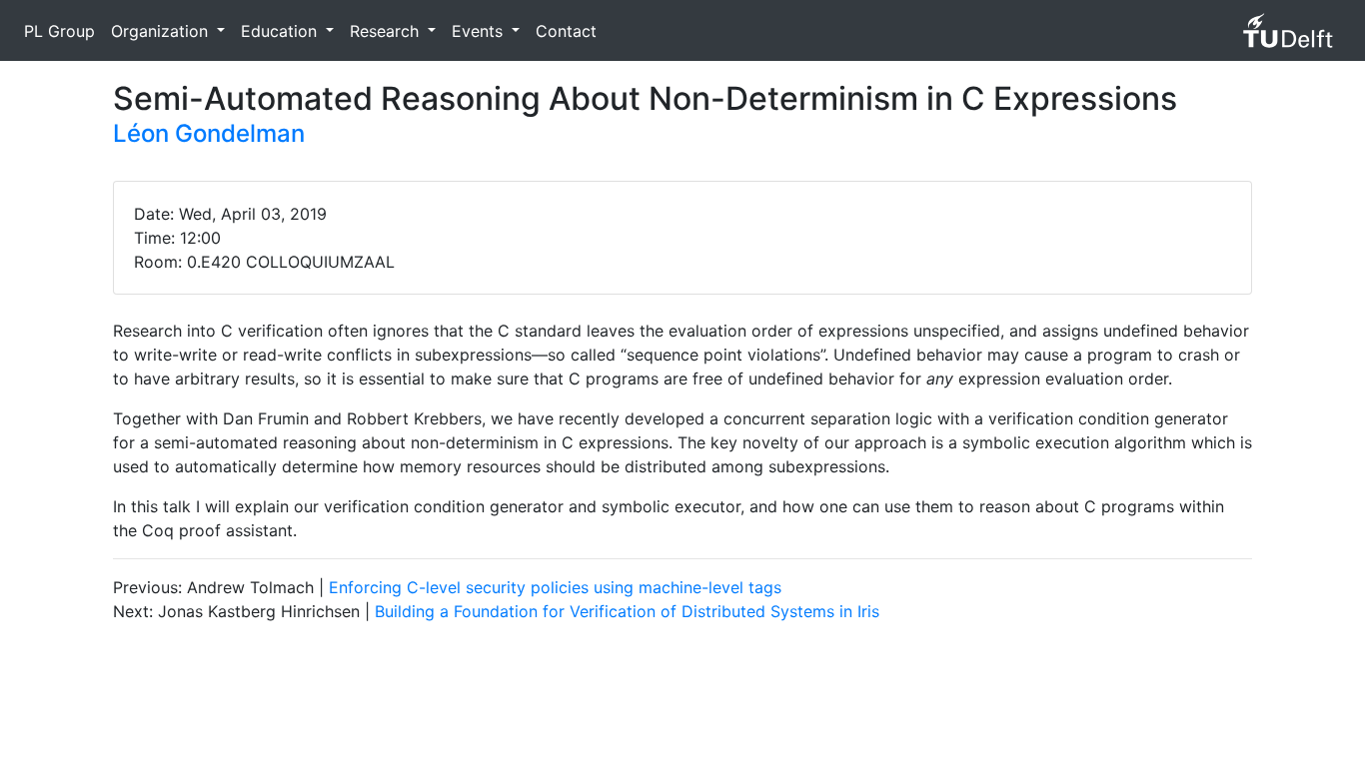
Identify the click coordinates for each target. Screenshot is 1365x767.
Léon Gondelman (209, 133)
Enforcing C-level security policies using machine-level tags (555, 587)
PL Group (59, 31)
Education (281, 31)
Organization (162, 31)
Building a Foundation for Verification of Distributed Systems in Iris (627, 611)
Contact (566, 31)
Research (387, 31)
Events (480, 31)
